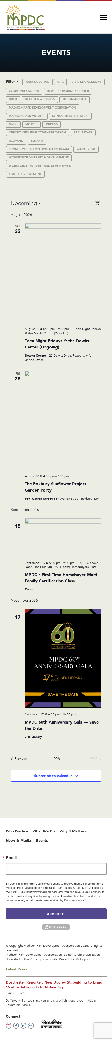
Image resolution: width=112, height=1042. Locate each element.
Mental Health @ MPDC (70, 116)
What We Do (44, 831)
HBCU (13, 99)
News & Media (18, 840)
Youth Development (25, 174)
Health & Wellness (40, 99)
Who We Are (17, 831)
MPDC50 (31, 124)
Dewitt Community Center (68, 91)
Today (56, 758)
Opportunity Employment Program (37, 132)
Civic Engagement (86, 82)
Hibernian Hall (75, 99)
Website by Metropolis (75, 959)
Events (42, 840)
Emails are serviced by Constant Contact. (60, 900)
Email (11, 858)
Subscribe (56, 913)
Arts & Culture (37, 82)
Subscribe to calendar (53, 776)
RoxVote (16, 141)
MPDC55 (52, 124)
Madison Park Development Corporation (42, 107)
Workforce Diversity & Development (39, 157)
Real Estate (83, 132)
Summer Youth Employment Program (39, 149)
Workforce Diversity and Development (41, 166)
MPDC (13, 124)
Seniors (37, 141)
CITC (60, 82)
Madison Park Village (26, 116)
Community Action (24, 91)
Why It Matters (73, 831)
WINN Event (86, 149)
